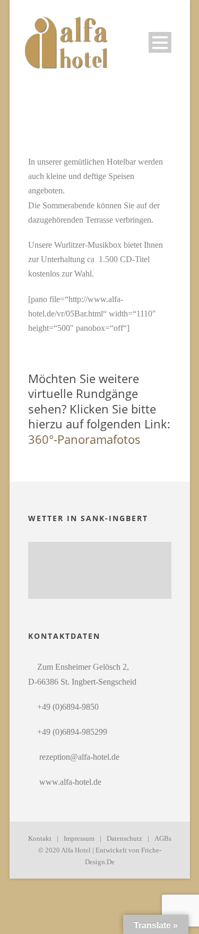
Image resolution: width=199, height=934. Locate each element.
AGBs (162, 838)
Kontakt (39, 838)
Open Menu (160, 42)
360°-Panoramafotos (84, 439)
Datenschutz (124, 838)
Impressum (79, 838)
